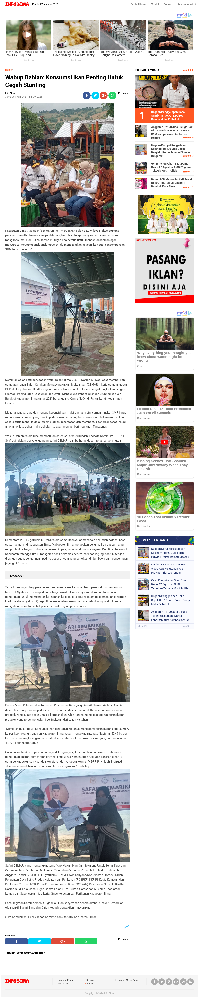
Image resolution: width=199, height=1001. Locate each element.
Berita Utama (138, 4)
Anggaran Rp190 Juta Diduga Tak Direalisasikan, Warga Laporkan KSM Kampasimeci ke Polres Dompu (171, 132)
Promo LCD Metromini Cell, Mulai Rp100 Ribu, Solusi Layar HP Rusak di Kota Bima (171, 183)
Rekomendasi (185, 4)
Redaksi (90, 980)
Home (8, 69)
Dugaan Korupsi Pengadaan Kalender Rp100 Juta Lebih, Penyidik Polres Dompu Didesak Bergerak (170, 151)
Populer (168, 4)
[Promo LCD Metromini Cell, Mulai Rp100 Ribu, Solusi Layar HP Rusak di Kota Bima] (141, 183)
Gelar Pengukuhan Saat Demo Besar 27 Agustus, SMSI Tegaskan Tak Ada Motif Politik (172, 167)
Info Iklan (63, 983)
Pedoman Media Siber (126, 980)
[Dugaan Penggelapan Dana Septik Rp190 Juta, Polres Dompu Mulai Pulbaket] (164, 91)
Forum (89, 983)
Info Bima (109, 993)
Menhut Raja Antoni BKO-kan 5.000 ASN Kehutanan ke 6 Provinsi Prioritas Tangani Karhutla (168, 568)
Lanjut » (187, 626)
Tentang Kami (65, 980)
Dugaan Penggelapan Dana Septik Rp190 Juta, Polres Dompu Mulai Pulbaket (171, 600)
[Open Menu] (5, 4)
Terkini (155, 4)
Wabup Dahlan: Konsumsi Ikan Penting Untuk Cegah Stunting (64, 81)
